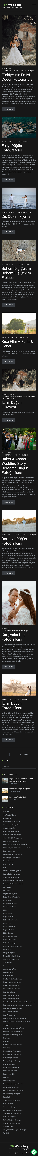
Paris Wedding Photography (12, 1094)
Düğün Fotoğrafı (21, 141)
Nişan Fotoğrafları (9, 1080)
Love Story (6, 1048)
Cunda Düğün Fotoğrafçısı (11, 877)
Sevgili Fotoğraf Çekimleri (11, 1107)
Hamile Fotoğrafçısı (9, 969)
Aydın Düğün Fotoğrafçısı (11, 841)
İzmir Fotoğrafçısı (9, 1015)
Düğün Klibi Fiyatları (9, 940)
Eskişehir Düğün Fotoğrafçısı (12, 946)
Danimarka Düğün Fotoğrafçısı (13, 880)
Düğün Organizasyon (10, 943)
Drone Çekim (7, 900)
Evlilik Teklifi (7, 949)
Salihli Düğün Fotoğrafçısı (11, 1100)
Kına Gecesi (7, 1038)
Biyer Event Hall (8, 864)
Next (26, 754)
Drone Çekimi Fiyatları (10, 903)
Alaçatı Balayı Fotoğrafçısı (11, 821)
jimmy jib (6, 1025)
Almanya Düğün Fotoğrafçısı (12, 835)
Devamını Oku (8, 109)
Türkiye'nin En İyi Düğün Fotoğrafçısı (19, 71)
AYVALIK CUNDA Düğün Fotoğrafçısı (15, 844)
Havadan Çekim (8, 972)
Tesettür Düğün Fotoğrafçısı (12, 1123)
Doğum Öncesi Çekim (10, 894)
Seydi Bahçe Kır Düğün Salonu (13, 1110)
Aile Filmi (6, 812)
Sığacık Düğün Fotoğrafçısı (12, 1113)
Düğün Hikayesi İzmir (10, 936)
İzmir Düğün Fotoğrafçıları (11, 995)
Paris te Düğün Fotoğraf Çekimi (13, 1090)
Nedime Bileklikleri (9, 1074)
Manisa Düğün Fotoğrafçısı (12, 1054)
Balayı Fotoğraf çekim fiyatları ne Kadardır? (17, 848)
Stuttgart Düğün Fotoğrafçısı (12, 1120)
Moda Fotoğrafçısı (9, 1064)
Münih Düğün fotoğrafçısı (11, 1067)
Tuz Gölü (6, 1133)
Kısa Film (6, 1041)
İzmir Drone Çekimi (9, 992)
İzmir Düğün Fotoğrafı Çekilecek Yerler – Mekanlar (19, 1002)
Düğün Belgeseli (11, 396)
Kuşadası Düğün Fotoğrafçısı (12, 1044)
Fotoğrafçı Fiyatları (9, 953)
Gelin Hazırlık (7, 962)
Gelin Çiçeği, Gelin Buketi (11, 959)
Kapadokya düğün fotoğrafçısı (13, 1031)
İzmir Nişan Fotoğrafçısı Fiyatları (19, 789)
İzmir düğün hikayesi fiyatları (12, 1008)
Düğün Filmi (7, 923)
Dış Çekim (6, 890)
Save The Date (8, 1103)
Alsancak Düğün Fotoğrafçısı (12, 838)
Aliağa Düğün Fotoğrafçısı (11, 831)
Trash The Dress (8, 1126)
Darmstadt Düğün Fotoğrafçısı (13, 884)
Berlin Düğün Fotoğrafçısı (11, 858)
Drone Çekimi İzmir (9, 907)
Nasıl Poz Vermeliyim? (10, 1071)
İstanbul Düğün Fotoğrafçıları (12, 979)
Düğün (5, 910)
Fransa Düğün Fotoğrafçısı (11, 956)
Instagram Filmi (8, 976)
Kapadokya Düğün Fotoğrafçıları (13, 1028)
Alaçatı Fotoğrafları (9, 828)
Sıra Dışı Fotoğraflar (9, 1117)
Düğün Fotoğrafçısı (9, 926)
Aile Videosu (7, 818)
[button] (34, 1152)
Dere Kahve (7, 887)
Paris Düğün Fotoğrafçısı (11, 1087)
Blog (4, 867)
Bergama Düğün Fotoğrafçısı (16, 455)
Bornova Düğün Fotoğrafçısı (25, 535)
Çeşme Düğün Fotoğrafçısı (11, 874)
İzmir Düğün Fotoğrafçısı (11, 999)
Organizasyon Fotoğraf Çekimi (13, 1084)
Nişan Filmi (6, 1077)
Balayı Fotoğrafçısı (9, 851)
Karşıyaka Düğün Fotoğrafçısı (16, 631)
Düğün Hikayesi (24, 396)
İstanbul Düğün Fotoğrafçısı (12, 982)
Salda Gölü (6, 1097)
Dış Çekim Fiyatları (17, 216)
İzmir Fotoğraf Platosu (10, 1012)
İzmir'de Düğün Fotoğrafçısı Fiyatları (14, 1018)
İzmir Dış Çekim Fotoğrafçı (11, 989)
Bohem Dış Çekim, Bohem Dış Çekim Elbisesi (17, 273)
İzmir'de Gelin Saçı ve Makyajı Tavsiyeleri (16, 1021)
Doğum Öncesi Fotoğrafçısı (12, 897)
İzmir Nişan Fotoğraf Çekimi (18, 797)
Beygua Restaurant (9, 861)
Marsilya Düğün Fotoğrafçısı (12, 1061)
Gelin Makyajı (7, 966)
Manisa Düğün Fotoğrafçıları (12, 1051)
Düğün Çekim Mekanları (10, 920)
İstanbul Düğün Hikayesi (11, 985)
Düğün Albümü (7, 913)
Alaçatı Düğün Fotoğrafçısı (11, 825)
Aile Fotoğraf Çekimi (9, 815)
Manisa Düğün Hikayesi (10, 1058)
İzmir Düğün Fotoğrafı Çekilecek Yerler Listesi (18, 1005)
